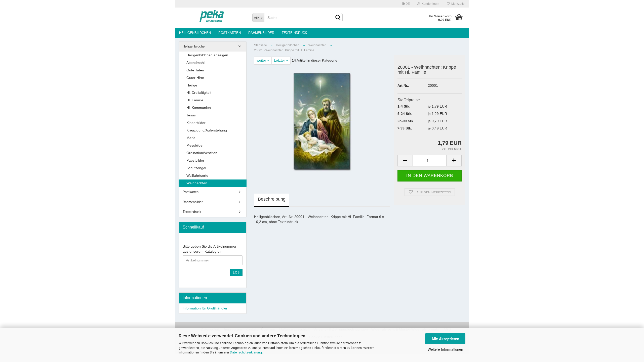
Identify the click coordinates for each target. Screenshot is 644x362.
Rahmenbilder (261, 33)
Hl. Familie (194, 100)
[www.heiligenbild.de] (212, 18)
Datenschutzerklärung (246, 352)
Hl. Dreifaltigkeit (198, 92)
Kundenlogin (429, 4)
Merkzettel (457, 4)
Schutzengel (196, 168)
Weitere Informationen (445, 349)
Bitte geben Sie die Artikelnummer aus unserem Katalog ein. (209, 248)
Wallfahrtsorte (197, 175)
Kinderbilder (196, 123)
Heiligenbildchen (195, 33)
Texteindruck (294, 33)
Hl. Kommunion (198, 108)
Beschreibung (272, 199)
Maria (190, 138)
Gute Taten (195, 70)
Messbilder (195, 145)
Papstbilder (195, 160)
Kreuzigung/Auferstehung (206, 130)
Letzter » (281, 60)
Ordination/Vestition (201, 153)
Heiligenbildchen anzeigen (207, 55)
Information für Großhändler (205, 308)
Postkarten (229, 33)
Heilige (191, 85)
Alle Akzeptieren (445, 338)
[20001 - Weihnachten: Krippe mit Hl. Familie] (322, 121)
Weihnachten (196, 183)
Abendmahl (195, 63)
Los (236, 272)
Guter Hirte (195, 78)
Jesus (191, 115)
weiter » (263, 60)
